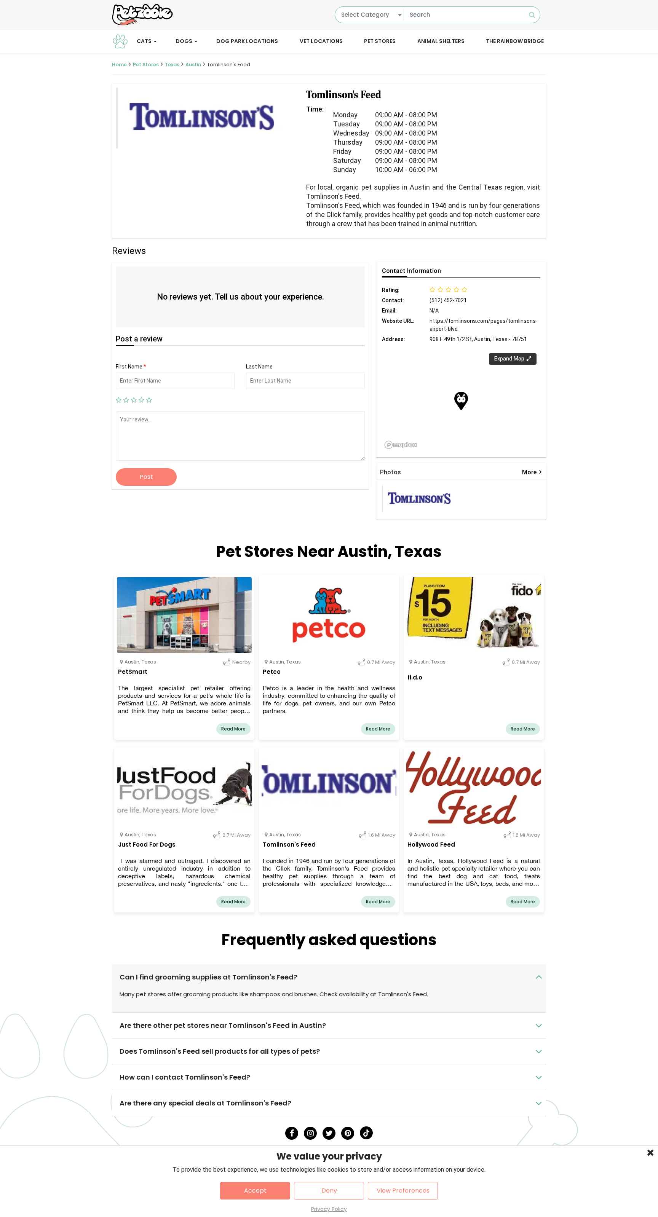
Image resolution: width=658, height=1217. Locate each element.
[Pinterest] (347, 1133)
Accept (255, 1190)
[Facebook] (291, 1133)
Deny (329, 1190)
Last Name (259, 367)
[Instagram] (310, 1133)
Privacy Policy (329, 1209)
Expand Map (509, 358)
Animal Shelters (441, 41)
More (532, 472)
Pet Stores (380, 41)
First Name (131, 367)
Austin (193, 64)
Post (146, 476)
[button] (461, 401)
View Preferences (403, 1190)
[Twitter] (329, 1133)
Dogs (184, 41)
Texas (172, 64)
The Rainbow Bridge (515, 41)
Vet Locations (321, 41)
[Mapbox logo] (401, 444)
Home (119, 64)
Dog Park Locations (247, 41)
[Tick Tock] (366, 1132)
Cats (144, 41)
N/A (434, 311)
